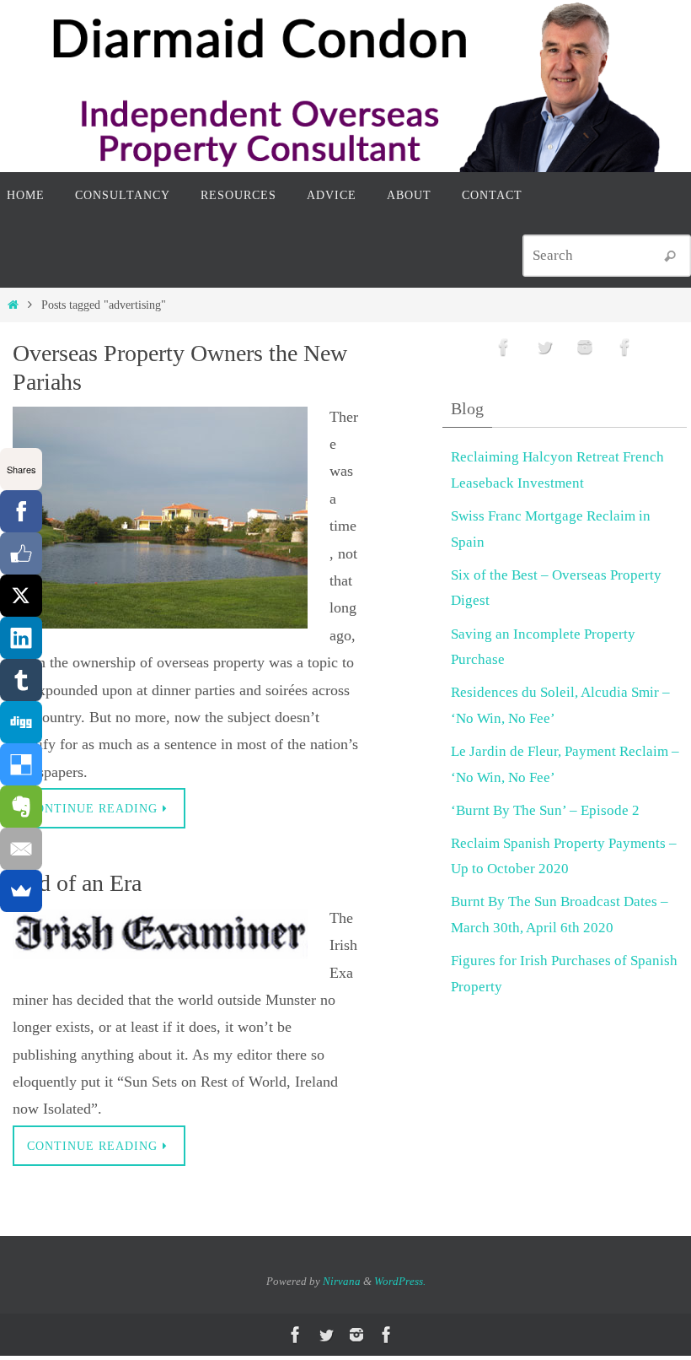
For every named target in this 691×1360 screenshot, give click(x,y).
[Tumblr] (21, 680)
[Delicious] (21, 764)
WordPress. (400, 1281)
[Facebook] (21, 511)
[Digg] (21, 722)
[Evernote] (21, 806)
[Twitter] (544, 347)
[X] (21, 596)
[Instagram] (585, 347)
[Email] (21, 849)
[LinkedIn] (21, 638)
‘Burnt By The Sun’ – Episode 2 (545, 810)
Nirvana (342, 1281)
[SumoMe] (21, 891)
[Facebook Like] (21, 553)
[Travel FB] (625, 347)
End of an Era (77, 883)
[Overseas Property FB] (504, 347)
